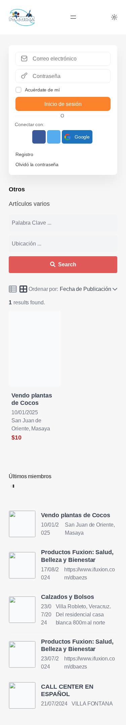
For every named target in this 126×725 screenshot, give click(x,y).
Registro (24, 154)
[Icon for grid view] (23, 290)
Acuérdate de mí (42, 89)
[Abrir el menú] (73, 17)
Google (82, 137)
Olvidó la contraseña (36, 164)
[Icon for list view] (13, 288)
